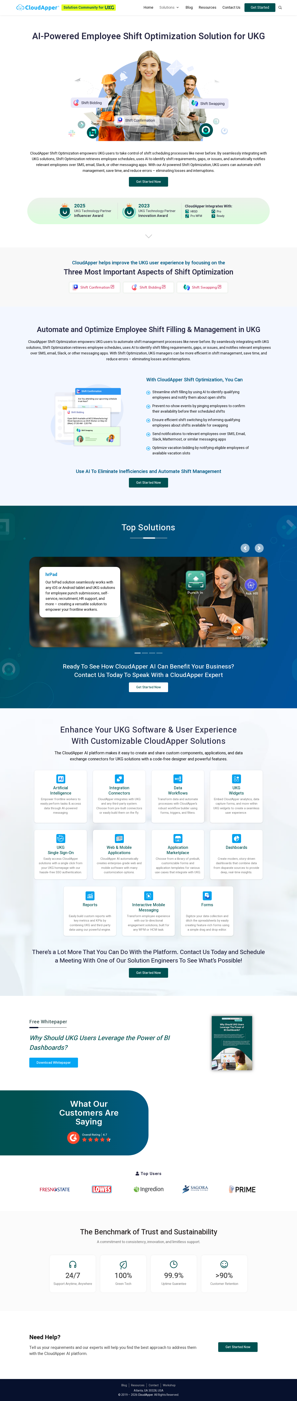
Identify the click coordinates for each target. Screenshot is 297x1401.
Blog (124, 1385)
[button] (148, 182)
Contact (154, 1385)
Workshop (169, 1385)
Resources (137, 1385)
